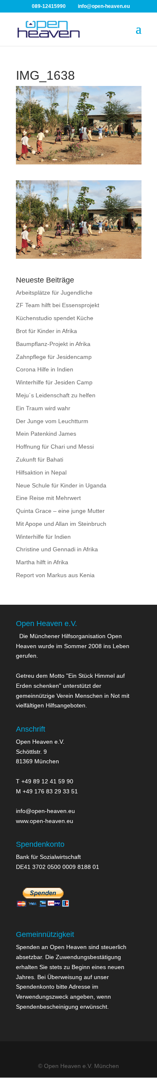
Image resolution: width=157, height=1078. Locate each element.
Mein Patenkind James (46, 433)
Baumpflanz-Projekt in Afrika (53, 344)
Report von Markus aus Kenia (55, 575)
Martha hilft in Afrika (42, 562)
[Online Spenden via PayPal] (43, 911)
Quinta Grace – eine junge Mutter (60, 510)
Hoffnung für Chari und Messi (55, 446)
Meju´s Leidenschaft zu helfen (55, 395)
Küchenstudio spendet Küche (54, 318)
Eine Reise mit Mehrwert (48, 498)
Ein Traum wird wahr (43, 408)
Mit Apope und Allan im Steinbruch (61, 523)
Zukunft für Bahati (39, 459)
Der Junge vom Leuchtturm (52, 421)
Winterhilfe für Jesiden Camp (54, 382)
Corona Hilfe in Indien (44, 369)
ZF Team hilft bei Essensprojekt (57, 305)
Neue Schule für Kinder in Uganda (61, 485)
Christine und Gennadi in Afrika (57, 549)
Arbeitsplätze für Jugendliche (54, 292)
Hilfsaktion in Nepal (41, 472)
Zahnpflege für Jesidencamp (54, 356)
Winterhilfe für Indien (43, 536)
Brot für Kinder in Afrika (46, 331)
